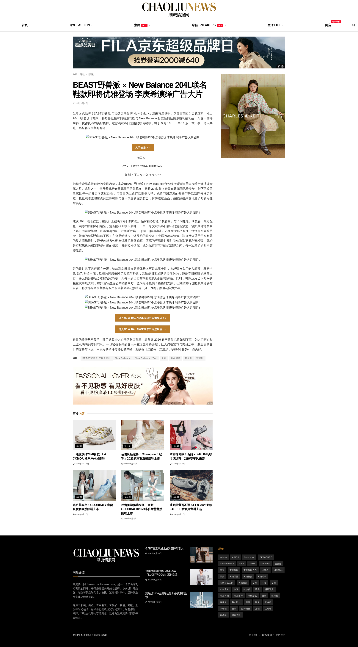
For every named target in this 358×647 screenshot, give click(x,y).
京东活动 (234, 569)
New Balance (123, 358)
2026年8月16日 (81, 463)
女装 (264, 582)
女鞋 (164, 358)
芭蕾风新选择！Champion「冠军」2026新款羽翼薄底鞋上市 (141, 456)
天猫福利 (242, 582)
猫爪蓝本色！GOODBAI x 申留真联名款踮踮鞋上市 (93, 507)
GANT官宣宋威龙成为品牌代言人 (164, 548)
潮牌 (140, 25)
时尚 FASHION (80, 25)
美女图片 (236, 602)
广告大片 (224, 589)
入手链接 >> (142, 147)
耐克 (248, 602)
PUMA (252, 563)
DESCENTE (266, 557)
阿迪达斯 (236, 614)
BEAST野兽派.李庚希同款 (96, 358)
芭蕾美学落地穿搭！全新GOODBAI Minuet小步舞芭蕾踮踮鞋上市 (141, 509)
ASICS (235, 557)
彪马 (236, 589)
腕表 (234, 608)
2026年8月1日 (81, 514)
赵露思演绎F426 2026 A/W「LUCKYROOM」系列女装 (161, 572)
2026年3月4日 (80, 103)
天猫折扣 (248, 576)
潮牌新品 (252, 595)
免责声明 (280, 635)
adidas (223, 557)
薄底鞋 (200, 358)
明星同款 (175, 358)
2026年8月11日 (130, 463)
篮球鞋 (274, 595)
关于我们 (253, 635)
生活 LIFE (274, 25)
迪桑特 (223, 614)
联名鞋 (188, 358)
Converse (249, 557)
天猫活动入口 (226, 582)
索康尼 (223, 602)
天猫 (222, 576)
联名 (257, 602)
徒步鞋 (247, 589)
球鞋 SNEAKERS (207, 25)
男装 (264, 595)
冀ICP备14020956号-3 (84, 634)
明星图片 (238, 595)
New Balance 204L (146, 358)
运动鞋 (91, 74)
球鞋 (82, 74)
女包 (254, 582)
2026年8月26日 (154, 553)
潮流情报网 (101, 634)
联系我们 (267, 635)
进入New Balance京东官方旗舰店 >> (143, 329)
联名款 (268, 602)
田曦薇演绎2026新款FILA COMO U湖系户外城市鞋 (89, 456)
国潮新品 (278, 569)
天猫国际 (234, 576)
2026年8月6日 (178, 463)
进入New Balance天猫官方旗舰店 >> (143, 317)
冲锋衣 (265, 569)
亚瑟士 (278, 563)
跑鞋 (257, 608)
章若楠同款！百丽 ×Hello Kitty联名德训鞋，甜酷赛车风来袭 (191, 456)
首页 (25, 25)
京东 (222, 569)
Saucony (265, 563)
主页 (75, 74)
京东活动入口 (250, 569)
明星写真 (269, 589)
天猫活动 (261, 576)
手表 (257, 589)
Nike (241, 563)
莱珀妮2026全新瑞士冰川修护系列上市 (166, 595)
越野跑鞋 (245, 608)
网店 (329, 24)
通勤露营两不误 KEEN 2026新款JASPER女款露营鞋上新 (191, 507)
